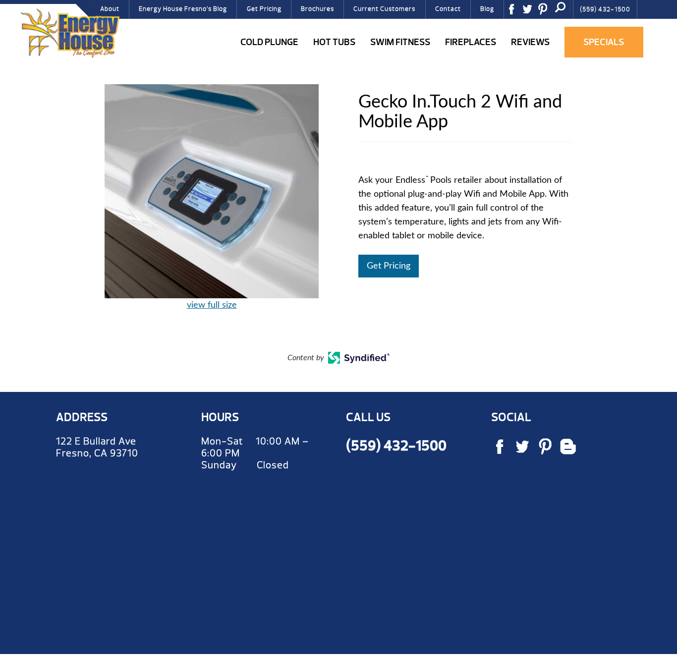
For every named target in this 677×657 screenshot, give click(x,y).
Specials (603, 42)
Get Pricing (264, 9)
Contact (448, 9)
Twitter (530, 12)
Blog (487, 9)
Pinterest (546, 12)
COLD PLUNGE (269, 42)
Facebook (515, 12)
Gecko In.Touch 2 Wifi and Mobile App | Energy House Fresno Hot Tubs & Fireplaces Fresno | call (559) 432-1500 (70, 33)
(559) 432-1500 (605, 9)
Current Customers (384, 9)
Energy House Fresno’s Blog (183, 9)
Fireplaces (470, 42)
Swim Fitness (400, 42)
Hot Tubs (334, 42)
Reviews (530, 42)
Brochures (317, 9)
